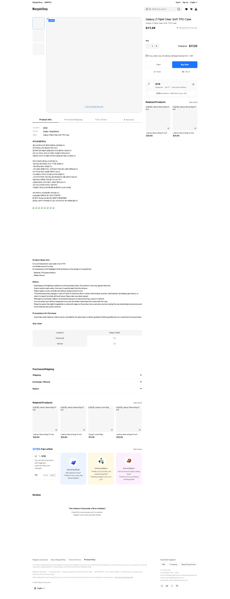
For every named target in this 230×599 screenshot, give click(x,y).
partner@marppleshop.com (175, 578)
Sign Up (185, 2)
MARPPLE (48, 2)
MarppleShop (38, 2)
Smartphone (54, 131)
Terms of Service (75, 560)
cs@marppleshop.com (189, 575)
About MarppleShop (58, 560)
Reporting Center (188, 564)
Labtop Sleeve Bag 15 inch (43, 434)
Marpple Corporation (40, 560)
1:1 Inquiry (173, 564)
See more (138, 403)
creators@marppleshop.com (178, 580)
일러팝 (45, 128)
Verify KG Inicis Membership (124, 577)
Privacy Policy (89, 560)
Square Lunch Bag (96, 434)
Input (53, 475)
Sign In (178, 2)
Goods (45, 131)
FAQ (163, 564)
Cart (158, 64)
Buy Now (185, 64)
